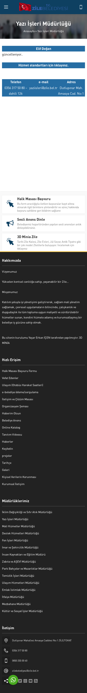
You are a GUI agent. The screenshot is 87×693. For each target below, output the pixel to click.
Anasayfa (29, 31)
